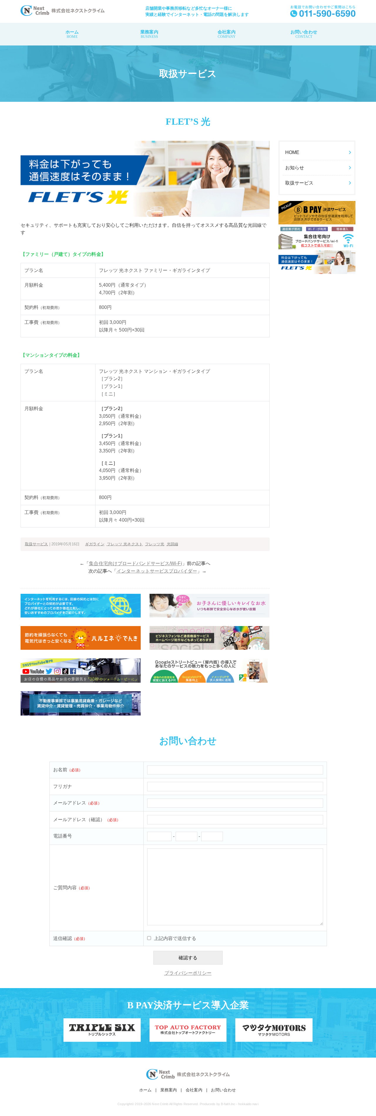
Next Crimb (160, 1104)
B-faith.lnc (228, 1104)
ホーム (72, 34)
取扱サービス (36, 544)
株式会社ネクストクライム (63, 10)
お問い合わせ (304, 34)
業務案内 (149, 34)
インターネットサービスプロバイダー (157, 571)
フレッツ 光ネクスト (125, 544)
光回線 (172, 544)
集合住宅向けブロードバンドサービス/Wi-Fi (135, 563)
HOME (292, 152)
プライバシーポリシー (188, 972)
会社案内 (227, 34)
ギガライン (95, 544)
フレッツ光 (154, 544)
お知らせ (294, 167)
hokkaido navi (248, 1104)
